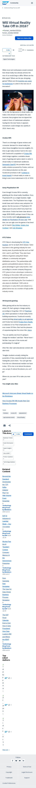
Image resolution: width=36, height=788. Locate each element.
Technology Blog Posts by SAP (6, 533)
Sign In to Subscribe (24, 38)
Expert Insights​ (7, 448)
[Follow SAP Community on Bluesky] (16, 760)
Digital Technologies (9, 59)
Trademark (8, 778)
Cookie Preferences (9, 783)
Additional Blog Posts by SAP (12, 8)
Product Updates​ (8, 457)
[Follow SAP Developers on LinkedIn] (23, 760)
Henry (30, 330)
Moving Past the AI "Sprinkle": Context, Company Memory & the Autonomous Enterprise (6, 552)
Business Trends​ (7, 438)
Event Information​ (8, 443)
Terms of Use (27, 767)
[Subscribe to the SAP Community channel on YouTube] (20, 760)
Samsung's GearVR (9, 164)
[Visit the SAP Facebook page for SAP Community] (12, 760)
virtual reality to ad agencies (23, 319)
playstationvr (22, 413)
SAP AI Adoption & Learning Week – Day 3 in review (6, 521)
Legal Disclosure (27, 772)
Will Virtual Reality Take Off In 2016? (16, 24)
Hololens (5, 413)
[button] (9, 53)
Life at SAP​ (6, 453)
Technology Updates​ (9, 462)
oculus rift (13, 413)
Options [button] (16, 42)
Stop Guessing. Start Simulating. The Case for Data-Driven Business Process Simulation (7, 589)
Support (27, 778)
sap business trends (8, 417)
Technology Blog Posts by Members (6, 508)
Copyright (9, 772)
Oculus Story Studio (26, 322)
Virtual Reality (21, 417)
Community (14, 3)
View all (5, 750)
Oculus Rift (28, 153)
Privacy (9, 767)
